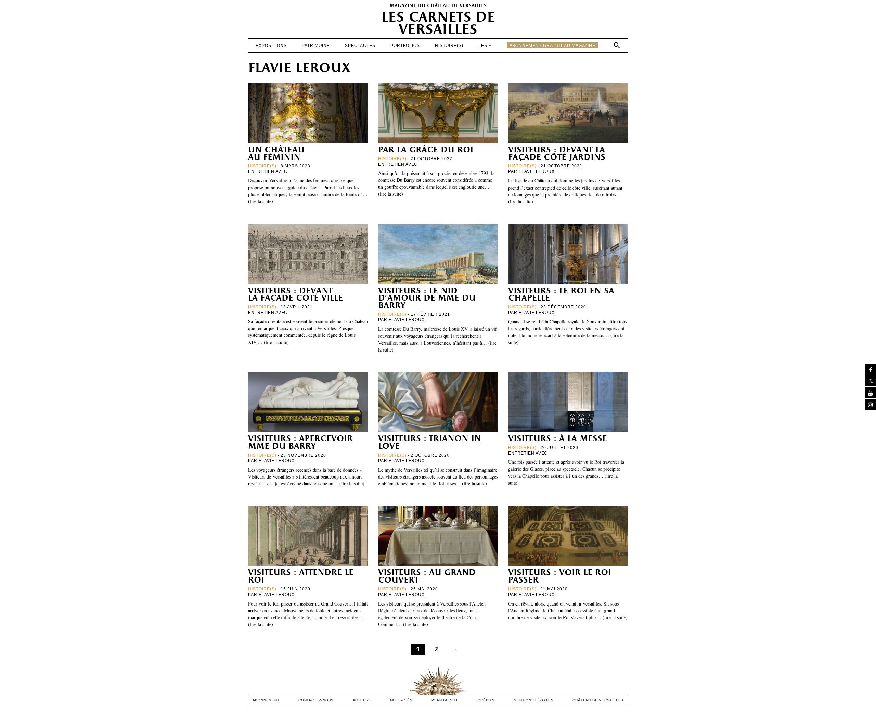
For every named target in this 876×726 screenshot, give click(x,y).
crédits (486, 700)
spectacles (360, 45)
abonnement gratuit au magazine (553, 45)
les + (484, 45)
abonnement (266, 700)
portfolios (405, 45)
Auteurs (362, 700)
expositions (271, 45)
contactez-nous (316, 700)
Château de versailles (597, 700)
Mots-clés (401, 700)
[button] (617, 45)
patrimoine (316, 45)
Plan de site (445, 700)
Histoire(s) (449, 45)
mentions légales (534, 700)
